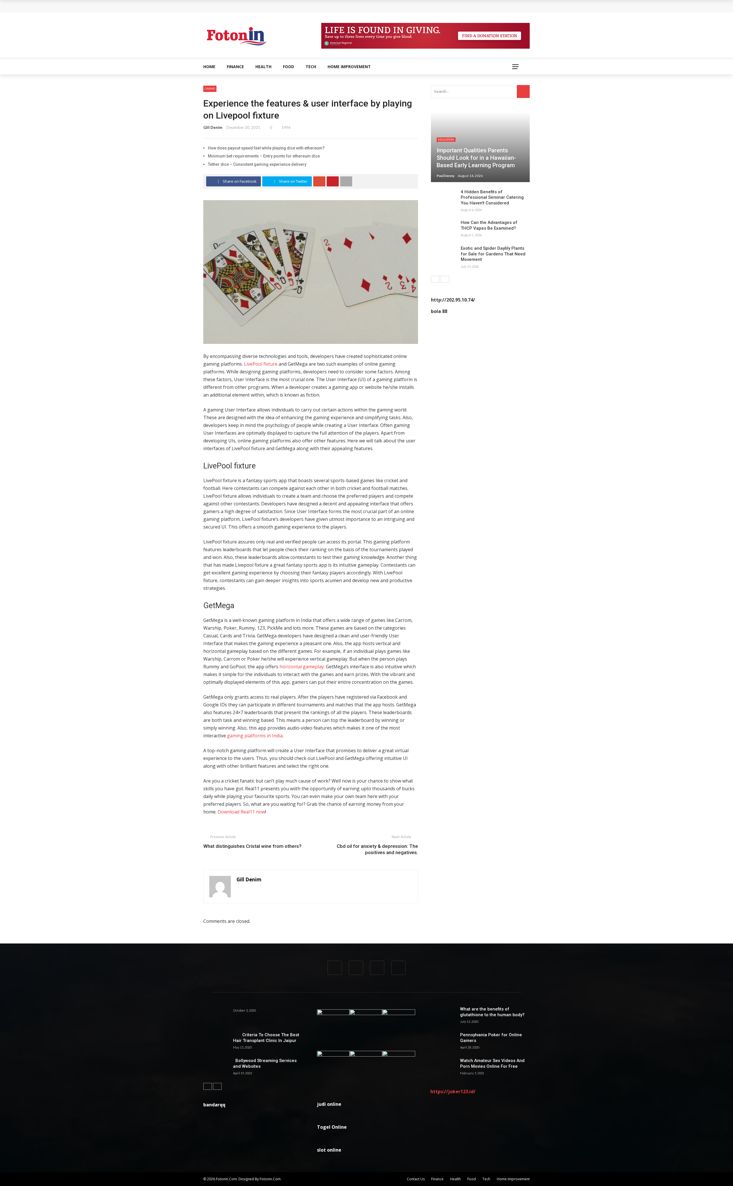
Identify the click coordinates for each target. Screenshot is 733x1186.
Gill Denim (212, 127)
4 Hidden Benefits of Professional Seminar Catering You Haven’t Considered (492, 197)
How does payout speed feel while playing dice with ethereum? (266, 148)
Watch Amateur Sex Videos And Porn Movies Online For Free (492, 1063)
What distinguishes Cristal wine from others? (252, 846)
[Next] (445, 279)
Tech (311, 66)
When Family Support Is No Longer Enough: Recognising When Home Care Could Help (295, 6)
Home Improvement (349, 66)
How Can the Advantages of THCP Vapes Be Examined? (489, 225)
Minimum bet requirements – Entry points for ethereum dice (264, 156)
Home (209, 66)
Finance (235, 66)
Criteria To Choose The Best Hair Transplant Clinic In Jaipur (266, 1037)
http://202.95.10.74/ (453, 300)
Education (446, 139)
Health (263, 66)
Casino (210, 88)
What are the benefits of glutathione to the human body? (492, 1011)
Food (288, 66)
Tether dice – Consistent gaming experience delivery (257, 164)
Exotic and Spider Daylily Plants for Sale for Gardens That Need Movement (493, 254)
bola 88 (439, 311)
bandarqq (214, 1105)
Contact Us (416, 1179)
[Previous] (435, 279)
